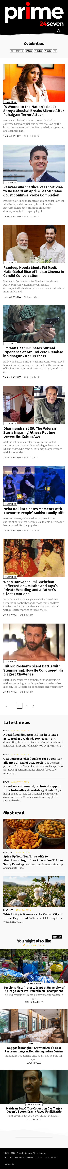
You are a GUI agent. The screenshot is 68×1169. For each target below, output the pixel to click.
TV (55, 51)
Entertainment (34, 1104)
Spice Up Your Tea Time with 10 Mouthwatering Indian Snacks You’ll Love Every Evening (33, 860)
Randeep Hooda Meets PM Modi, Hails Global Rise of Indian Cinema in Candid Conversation (33, 271)
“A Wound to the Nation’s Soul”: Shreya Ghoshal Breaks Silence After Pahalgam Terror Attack (33, 111)
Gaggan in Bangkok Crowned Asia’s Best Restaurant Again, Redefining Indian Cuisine (34, 1049)
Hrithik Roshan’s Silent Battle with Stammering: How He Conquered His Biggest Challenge (33, 670)
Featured (8, 853)
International (34, 983)
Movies (38, 51)
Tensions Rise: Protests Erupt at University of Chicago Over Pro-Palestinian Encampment (34, 989)
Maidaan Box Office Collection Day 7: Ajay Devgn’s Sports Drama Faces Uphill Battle (34, 1110)
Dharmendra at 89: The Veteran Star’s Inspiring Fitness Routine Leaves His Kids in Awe (29, 432)
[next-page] (33, 706)
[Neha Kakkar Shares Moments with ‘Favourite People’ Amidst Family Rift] (34, 485)
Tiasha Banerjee (12, 136)
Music (48, 51)
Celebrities (17, 51)
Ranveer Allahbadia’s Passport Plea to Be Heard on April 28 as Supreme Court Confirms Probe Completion (33, 191)
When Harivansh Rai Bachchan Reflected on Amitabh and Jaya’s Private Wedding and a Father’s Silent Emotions (30, 588)
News (6, 731)
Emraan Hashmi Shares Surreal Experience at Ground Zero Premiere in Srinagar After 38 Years (33, 352)
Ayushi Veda (10, 615)
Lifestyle (34, 1043)
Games (29, 51)
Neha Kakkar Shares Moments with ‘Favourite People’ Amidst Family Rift (33, 511)
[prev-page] (6, 706)
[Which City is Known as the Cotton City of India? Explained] (34, 891)
